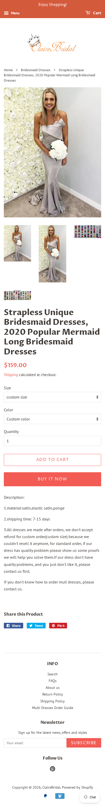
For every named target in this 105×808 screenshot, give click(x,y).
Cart (96, 13)
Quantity (11, 431)
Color (8, 409)
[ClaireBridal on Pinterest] (52, 769)
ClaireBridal (51, 787)
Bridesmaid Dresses (35, 70)
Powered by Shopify (77, 787)
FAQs (53, 680)
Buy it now (52, 479)
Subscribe (84, 743)
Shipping (11, 374)
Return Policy (52, 694)
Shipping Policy (52, 701)
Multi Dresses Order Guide (52, 707)
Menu (15, 13)
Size (7, 387)
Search (52, 674)
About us (53, 687)
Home (8, 70)
